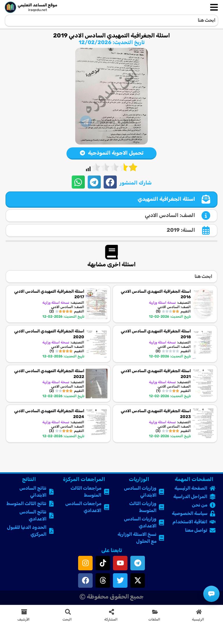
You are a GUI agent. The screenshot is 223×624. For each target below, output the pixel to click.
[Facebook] (85, 580)
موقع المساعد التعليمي (37, 5)
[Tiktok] (103, 563)
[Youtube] (120, 563)
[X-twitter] (137, 580)
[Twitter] (120, 580)
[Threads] (103, 580)
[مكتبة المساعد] (211, 594)
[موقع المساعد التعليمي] (10, 7)
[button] (110, 182)
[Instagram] (85, 563)
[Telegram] (137, 563)
